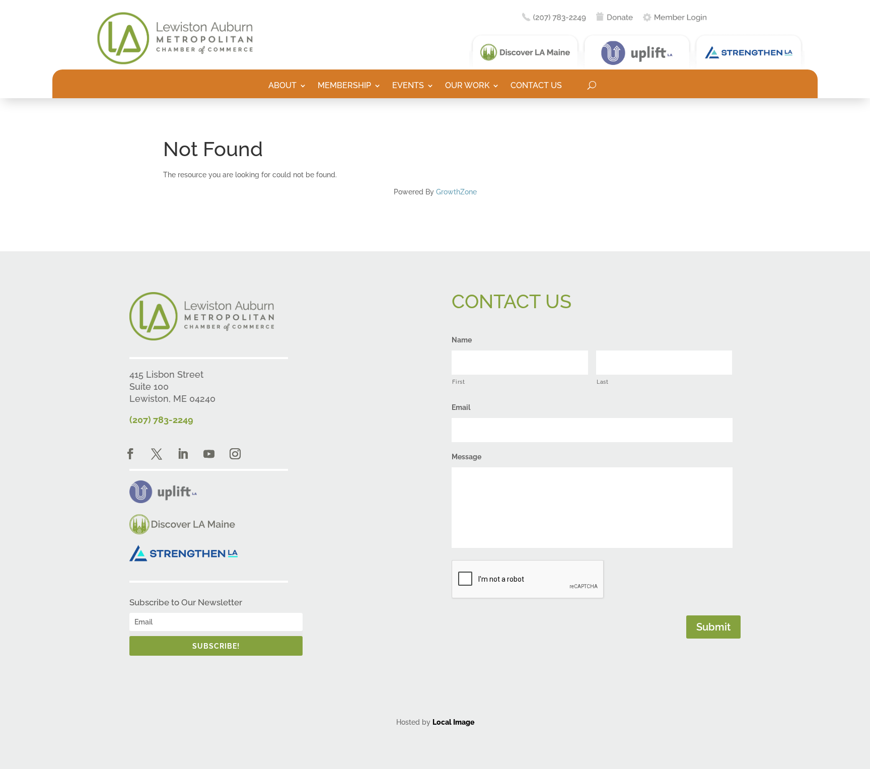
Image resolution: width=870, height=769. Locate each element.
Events (408, 86)
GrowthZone (456, 192)
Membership (344, 86)
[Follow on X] (157, 454)
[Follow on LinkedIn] (183, 454)
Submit (713, 627)
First (458, 381)
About (282, 86)
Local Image (453, 722)
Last (603, 381)
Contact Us (536, 86)
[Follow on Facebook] (130, 454)
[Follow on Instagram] (235, 454)
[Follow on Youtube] (209, 454)
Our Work (467, 86)
